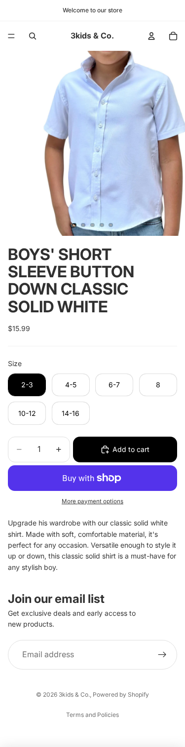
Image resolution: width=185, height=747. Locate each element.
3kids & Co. (74, 694)
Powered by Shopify (121, 694)
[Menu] (11, 36)
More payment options (92, 501)
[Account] (151, 36)
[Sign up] (162, 654)
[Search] (32, 36)
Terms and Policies (92, 714)
